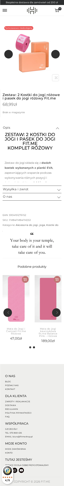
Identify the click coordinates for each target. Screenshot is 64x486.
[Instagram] (14, 470)
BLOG (8, 381)
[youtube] (21, 470)
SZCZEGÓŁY (11, 429)
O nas (7, 197)
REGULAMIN (11, 409)
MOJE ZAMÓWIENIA (15, 449)
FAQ (7, 416)
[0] (56, 10)
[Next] (55, 54)
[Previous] (8, 54)
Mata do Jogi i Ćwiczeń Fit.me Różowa (16, 331)
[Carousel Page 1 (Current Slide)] (30, 347)
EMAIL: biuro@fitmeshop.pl (19, 436)
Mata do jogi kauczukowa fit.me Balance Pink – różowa (48, 332)
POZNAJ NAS (12, 385)
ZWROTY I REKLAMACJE (17, 401)
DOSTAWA (10, 405)
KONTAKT (10, 389)
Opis (6, 128)
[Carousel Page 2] (34, 347)
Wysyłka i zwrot (16, 189)
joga (42, 225)
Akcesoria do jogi (27, 225)
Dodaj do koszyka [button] (25, 279)
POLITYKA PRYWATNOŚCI (18, 413)
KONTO (9, 453)
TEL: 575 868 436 (13, 433)
